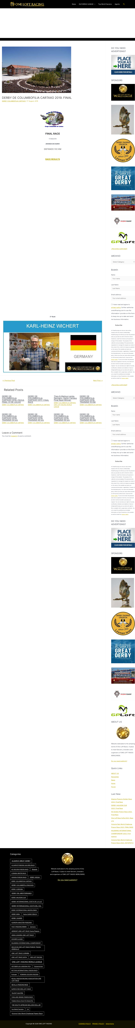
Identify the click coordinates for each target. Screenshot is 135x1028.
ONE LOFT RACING (36, 957)
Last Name (114, 285)
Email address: (116, 295)
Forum (113, 787)
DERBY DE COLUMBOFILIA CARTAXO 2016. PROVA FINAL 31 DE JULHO (13, 399)
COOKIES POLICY (85, 1024)
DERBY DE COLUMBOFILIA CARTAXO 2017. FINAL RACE (38, 399)
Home (113, 783)
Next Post (98, 380)
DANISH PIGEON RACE (18, 877)
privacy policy (116, 307)
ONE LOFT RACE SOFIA (19, 957)
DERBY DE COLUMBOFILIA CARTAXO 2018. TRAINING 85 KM (88, 417)
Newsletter (115, 777)
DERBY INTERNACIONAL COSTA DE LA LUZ (26, 902)
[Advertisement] (67, 23)
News (113, 780)
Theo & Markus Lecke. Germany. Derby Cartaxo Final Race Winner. (65, 398)
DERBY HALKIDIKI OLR (18, 897)
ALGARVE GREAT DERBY (21, 861)
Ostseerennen (38, 966)
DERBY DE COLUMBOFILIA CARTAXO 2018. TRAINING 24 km (10, 417)
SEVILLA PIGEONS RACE (19, 985)
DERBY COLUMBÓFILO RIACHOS (22, 885)
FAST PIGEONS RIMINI (19, 927)
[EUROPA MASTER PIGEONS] (123, 202)
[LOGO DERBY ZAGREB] (123, 150)
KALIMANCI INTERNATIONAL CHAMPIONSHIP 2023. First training (121, 833)
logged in (14, 436)
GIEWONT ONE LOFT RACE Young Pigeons (25, 931)
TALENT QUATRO (17, 993)
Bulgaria (34, 869)
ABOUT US (115, 773)
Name (113, 275)
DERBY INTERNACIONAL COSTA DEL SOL (26, 906)
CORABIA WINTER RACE (18, 873)
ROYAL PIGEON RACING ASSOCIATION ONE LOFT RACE (26, 980)
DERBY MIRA (15, 914)
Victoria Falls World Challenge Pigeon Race (27, 1013)
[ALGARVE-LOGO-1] (123, 178)
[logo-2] (123, 221)
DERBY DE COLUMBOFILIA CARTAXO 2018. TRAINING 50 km (62, 417)
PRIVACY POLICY (98, 1024)
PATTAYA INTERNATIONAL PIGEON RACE (24, 970)
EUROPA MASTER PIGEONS (22, 922)
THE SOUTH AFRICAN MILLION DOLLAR (26, 1005)
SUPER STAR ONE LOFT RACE (21, 989)
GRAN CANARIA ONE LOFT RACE (22, 935)
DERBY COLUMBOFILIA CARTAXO (14, 101)
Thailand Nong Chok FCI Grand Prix (22, 1001)
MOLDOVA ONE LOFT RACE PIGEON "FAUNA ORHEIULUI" (26, 948)
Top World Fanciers (17, 1009)
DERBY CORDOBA (17, 889)
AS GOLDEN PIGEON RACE (19, 869)
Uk (28, 1009)
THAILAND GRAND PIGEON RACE (22, 997)
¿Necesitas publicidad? (119, 249)
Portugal (14, 974)
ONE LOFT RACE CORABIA (20, 953)
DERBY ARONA (35, 877)
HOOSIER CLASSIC (17, 939)
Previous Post (9, 380)
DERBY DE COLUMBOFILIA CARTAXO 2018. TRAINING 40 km (36, 417)
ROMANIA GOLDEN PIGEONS (29, 974)
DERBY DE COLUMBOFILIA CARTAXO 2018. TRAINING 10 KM (88, 399)
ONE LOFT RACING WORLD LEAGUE (27, 962)
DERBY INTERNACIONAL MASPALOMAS (24, 910)
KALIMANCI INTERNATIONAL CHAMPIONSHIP (26, 943)
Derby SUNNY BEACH (30, 914)
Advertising (110, 1024)
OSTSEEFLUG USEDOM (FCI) (21, 966)
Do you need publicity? (119, 761)
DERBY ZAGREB (16, 918)
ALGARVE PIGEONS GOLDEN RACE (23, 865)
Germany (33, 927)
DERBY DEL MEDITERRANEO (22, 893)
